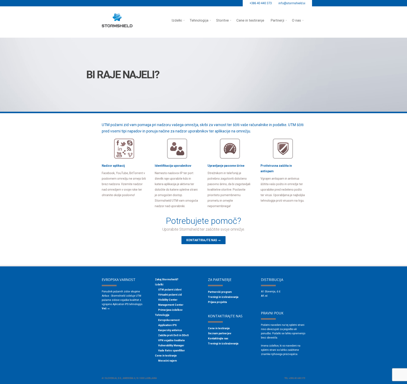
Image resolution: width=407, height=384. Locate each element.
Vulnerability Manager (171, 345)
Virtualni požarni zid (170, 294)
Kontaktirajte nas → (203, 240)
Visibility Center (167, 299)
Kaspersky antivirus (170, 330)
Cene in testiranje (166, 355)
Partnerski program (220, 291)
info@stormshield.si (292, 3)
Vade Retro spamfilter (171, 350)
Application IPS (167, 325)
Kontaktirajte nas (218, 338)
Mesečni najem (167, 360)
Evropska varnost (169, 320)
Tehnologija (162, 315)
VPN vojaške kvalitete (171, 340)
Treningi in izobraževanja (223, 297)
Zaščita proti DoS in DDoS (173, 335)
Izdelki (159, 284)
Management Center (170, 304)
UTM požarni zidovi (169, 289)
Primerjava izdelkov (170, 309)
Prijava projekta (217, 302)
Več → (106, 308)
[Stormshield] (117, 25)
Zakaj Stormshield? (166, 279)
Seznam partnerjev (219, 333)
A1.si (264, 295)
